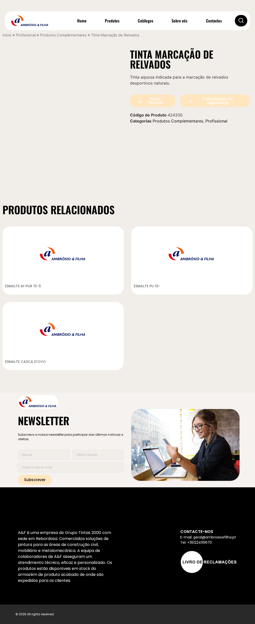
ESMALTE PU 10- (147, 286)
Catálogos (145, 21)
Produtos (112, 21)
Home (81, 21)
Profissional (26, 35)
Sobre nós (180, 21)
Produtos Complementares (63, 35)
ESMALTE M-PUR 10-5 (23, 286)
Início (6, 35)
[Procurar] (241, 20)
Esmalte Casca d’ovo (25, 361)
